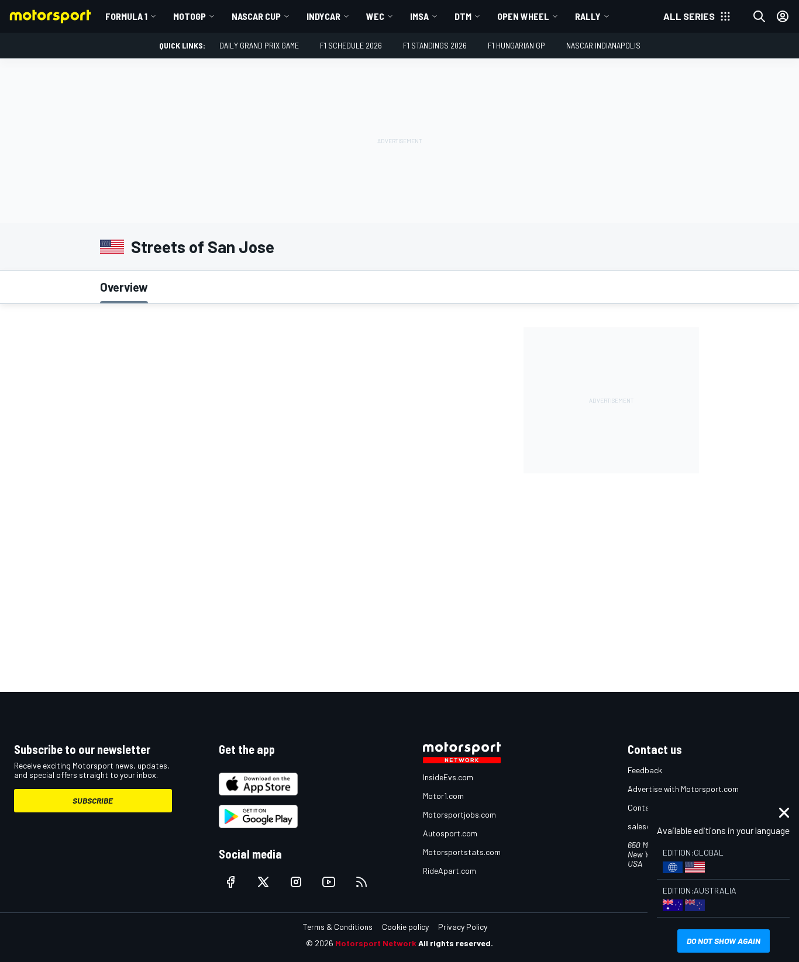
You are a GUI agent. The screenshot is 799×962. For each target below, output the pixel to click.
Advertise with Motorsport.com (683, 789)
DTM (462, 16)
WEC (375, 16)
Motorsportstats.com (462, 852)
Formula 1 (126, 16)
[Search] (759, 16)
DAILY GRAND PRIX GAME (259, 45)
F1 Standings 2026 (435, 45)
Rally (588, 16)
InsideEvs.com (448, 777)
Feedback (645, 770)
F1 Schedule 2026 (351, 45)
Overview (124, 287)
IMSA (419, 16)
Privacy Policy (462, 927)
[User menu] (782, 16)
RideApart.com (449, 871)
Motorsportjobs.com (459, 814)
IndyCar (323, 16)
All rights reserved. (455, 943)
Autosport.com (450, 833)
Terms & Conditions (338, 927)
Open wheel (523, 16)
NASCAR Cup (256, 16)
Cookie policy (405, 927)
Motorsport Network (375, 943)
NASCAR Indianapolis (603, 45)
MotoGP (189, 16)
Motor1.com (443, 796)
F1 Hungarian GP (516, 45)
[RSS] (361, 882)
